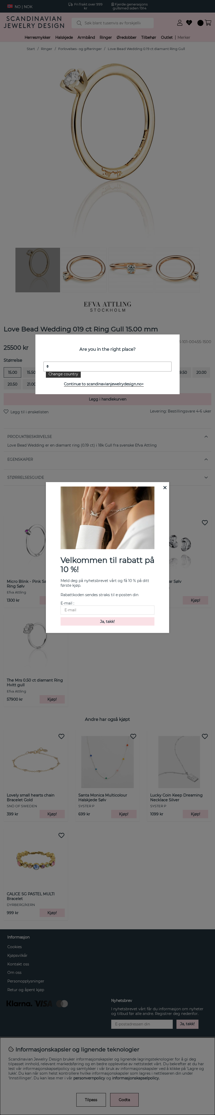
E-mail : (67, 603)
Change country (63, 374)
